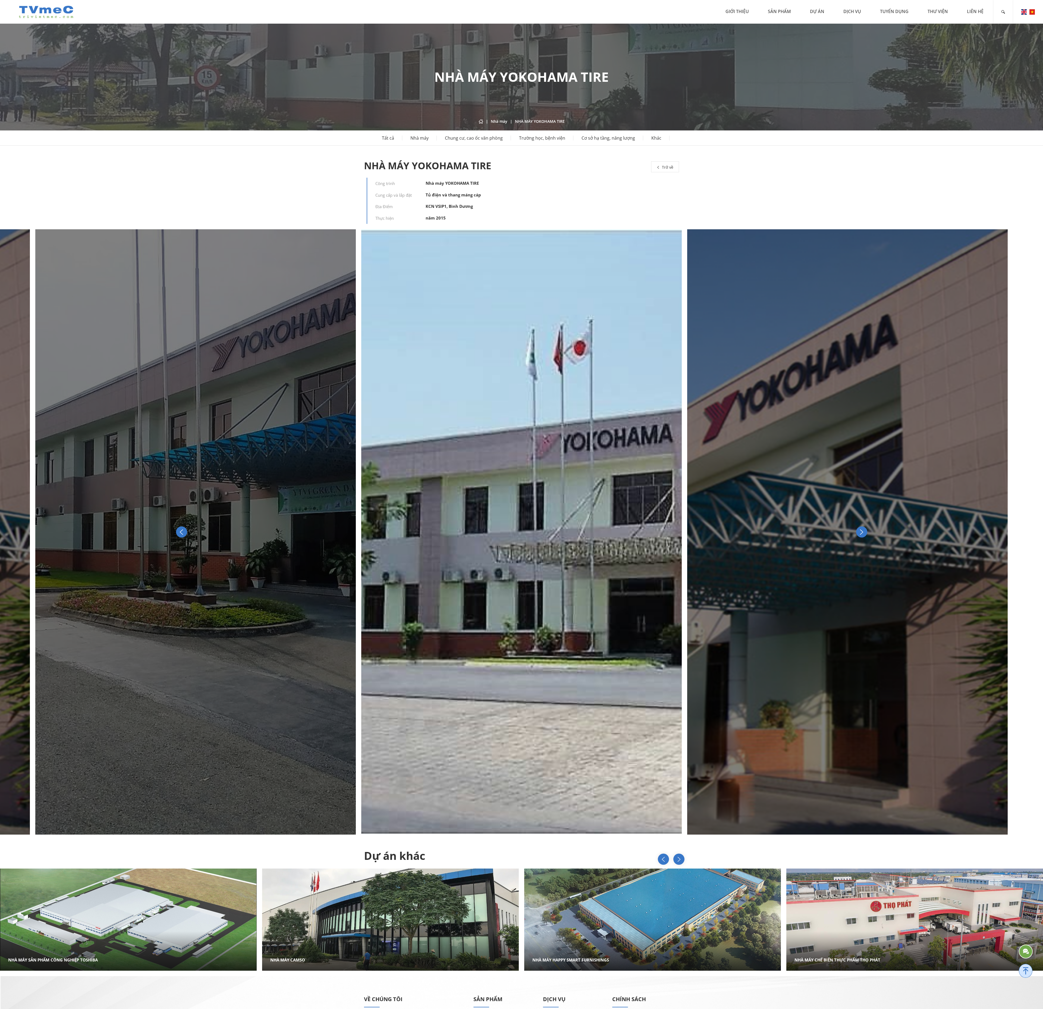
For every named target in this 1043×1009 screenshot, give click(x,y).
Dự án (817, 11)
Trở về (667, 167)
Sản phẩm (779, 11)
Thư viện (938, 11)
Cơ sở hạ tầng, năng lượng (608, 138)
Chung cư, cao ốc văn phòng (474, 138)
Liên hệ (975, 11)
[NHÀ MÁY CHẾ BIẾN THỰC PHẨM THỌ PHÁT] (132, 920)
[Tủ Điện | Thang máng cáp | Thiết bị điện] (46, 11)
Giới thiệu (737, 11)
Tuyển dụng (894, 11)
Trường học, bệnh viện (542, 138)
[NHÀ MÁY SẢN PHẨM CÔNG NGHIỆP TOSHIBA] (656, 920)
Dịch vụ (852, 11)
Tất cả (388, 138)
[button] (861, 532)
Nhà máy (419, 138)
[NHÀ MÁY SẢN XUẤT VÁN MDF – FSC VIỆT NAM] (394, 920)
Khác (656, 138)
